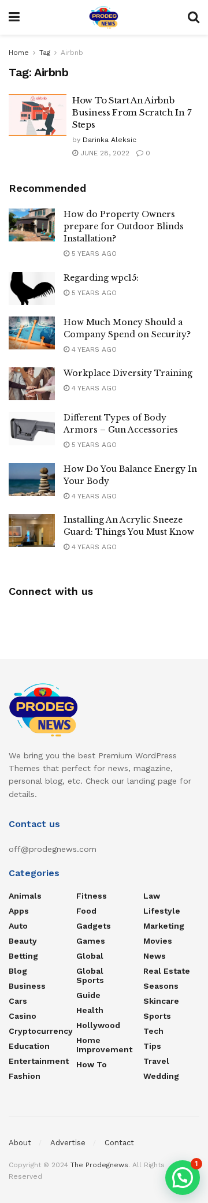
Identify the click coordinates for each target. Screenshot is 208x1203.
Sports (157, 1015)
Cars (18, 1000)
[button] (182, 1177)
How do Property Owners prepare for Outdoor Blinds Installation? (124, 226)
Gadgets (93, 925)
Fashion (24, 1076)
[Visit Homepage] (103, 17)
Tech (153, 1031)
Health (89, 1010)
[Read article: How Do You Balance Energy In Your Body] (32, 479)
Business (27, 985)
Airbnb (72, 53)
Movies (157, 940)
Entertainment (39, 1061)
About (20, 1142)
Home (19, 53)
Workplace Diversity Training (128, 373)
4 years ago (93, 349)
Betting (23, 955)
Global (89, 955)
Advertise (68, 1142)
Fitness (91, 895)
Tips (152, 1046)
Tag (44, 53)
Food (86, 910)
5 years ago (93, 253)
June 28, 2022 (103, 153)
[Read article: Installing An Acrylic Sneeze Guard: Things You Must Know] (32, 530)
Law (151, 895)
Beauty (23, 940)
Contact (119, 1142)
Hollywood (98, 1025)
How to (91, 1064)
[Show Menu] (14, 17)
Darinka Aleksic (109, 140)
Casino (22, 1015)
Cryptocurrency (41, 1031)
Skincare (161, 1000)
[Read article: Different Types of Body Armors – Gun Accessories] (32, 428)
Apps (19, 910)
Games (90, 940)
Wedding (161, 1076)
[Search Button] (193, 17)
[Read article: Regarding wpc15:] (32, 288)
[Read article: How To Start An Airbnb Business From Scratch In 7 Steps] (37, 115)
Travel (156, 1061)
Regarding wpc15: (101, 278)
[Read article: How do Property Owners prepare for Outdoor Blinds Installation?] (32, 224)
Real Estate (166, 970)
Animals (25, 895)
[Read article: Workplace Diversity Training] (32, 383)
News (154, 955)
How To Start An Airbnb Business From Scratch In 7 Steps (131, 112)
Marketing (163, 925)
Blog (18, 970)
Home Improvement (104, 1045)
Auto (18, 925)
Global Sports (90, 975)
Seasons (161, 985)
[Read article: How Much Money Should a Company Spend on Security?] (32, 332)
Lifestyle (161, 910)
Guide (88, 995)
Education (29, 1046)
